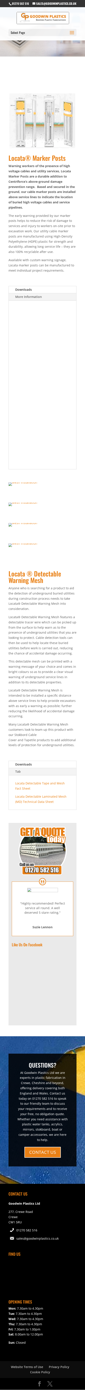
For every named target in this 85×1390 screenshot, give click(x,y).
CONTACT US (42, 1152)
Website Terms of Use (27, 1367)
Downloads (23, 289)
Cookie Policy (40, 1372)
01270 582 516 (26, 1230)
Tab (18, 771)
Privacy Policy (59, 1367)
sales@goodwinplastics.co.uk (37, 1238)
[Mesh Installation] (22, 482)
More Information (28, 297)
